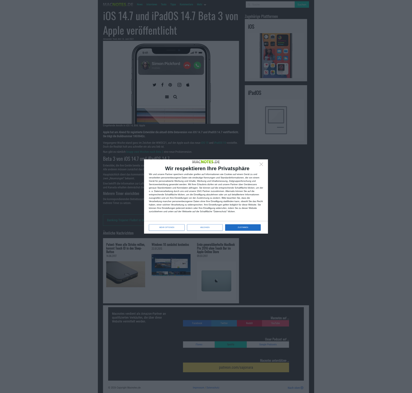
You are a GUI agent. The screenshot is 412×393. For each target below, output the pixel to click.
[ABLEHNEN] (262, 165)
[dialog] (206, 196)
